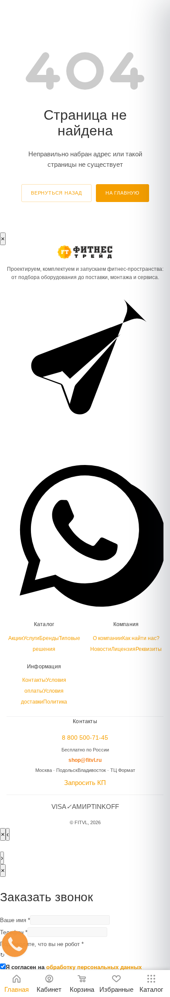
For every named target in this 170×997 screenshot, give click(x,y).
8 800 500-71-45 (85, 737)
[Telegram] (85, 446)
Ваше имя (15, 920)
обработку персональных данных (94, 967)
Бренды (49, 638)
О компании (107, 638)
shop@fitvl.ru (85, 760)
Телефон (13, 932)
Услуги (31, 638)
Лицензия (123, 649)
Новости (100, 649)
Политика (55, 702)
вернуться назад (56, 192)
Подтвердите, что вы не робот (42, 949)
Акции (15, 638)
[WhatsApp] (85, 606)
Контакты (34, 680)
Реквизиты (149, 649)
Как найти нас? (141, 638)
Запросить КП (85, 782)
